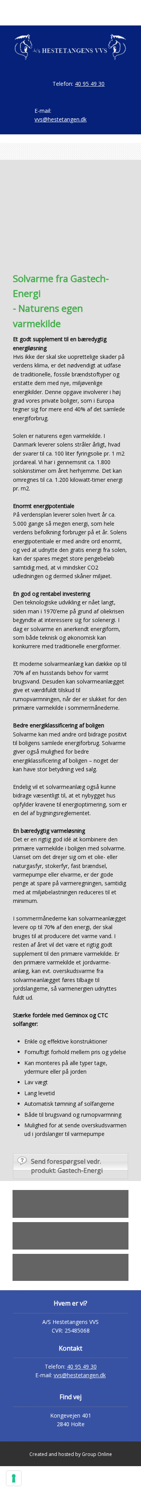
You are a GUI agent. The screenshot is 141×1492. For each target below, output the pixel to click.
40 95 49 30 (90, 83)
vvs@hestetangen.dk (80, 1375)
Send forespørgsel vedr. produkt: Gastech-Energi (67, 1165)
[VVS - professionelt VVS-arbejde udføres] (70, 47)
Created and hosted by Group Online (70, 1454)
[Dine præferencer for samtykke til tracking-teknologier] (13, 1478)
